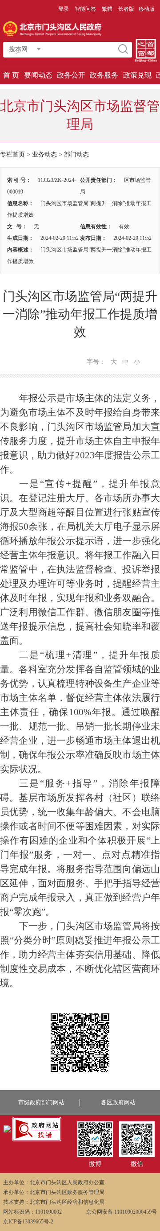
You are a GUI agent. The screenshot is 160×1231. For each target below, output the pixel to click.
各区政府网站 (118, 1102)
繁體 (107, 9)
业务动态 (44, 154)
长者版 (126, 9)
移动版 (147, 9)
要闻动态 (38, 75)
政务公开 (71, 75)
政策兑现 (137, 75)
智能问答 (85, 9)
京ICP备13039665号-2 (28, 1222)
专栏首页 (12, 154)
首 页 (11, 75)
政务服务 (104, 75)
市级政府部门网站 (41, 1102)
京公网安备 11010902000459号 (121, 1212)
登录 (63, 9)
